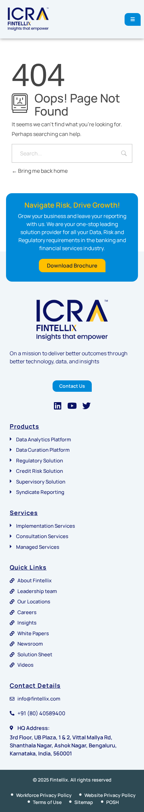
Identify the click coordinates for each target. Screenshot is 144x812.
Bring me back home (42, 170)
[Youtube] (72, 405)
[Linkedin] (58, 405)
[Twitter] (86, 405)
